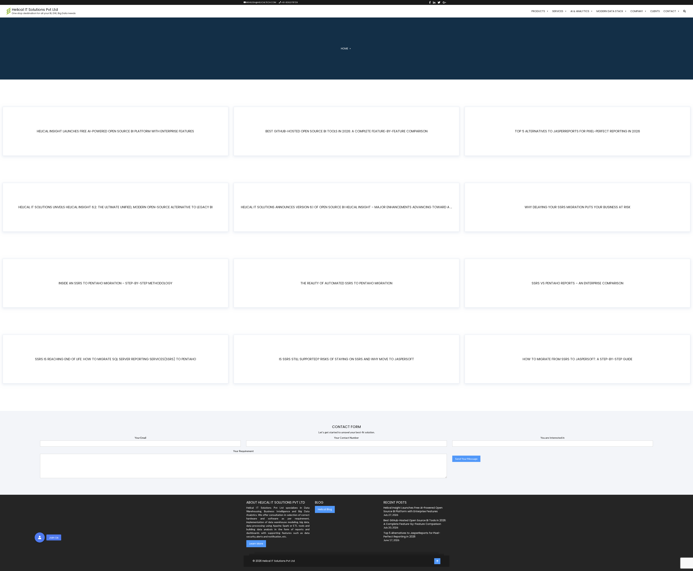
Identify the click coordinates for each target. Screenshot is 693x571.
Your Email (140, 437)
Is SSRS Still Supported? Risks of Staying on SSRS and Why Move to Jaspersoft (346, 359)
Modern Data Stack (609, 11)
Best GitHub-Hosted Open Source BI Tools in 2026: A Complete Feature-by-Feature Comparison (346, 131)
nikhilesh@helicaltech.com (261, 2)
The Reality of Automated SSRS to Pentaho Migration (346, 283)
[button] (684, 11)
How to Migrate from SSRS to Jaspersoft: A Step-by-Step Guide (577, 359)
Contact (669, 11)
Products (538, 11)
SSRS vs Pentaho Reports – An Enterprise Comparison (577, 283)
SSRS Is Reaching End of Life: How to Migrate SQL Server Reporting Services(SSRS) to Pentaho (115, 359)
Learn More (256, 543)
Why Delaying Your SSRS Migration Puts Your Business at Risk (577, 207)
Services (557, 11)
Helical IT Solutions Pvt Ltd (278, 561)
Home (344, 48)
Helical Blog (325, 509)
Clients (655, 11)
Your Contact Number (346, 437)
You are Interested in (553, 437)
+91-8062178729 (289, 2)
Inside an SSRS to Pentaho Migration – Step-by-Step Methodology (115, 283)
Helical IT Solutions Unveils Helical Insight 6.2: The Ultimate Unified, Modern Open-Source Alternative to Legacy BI (115, 207)
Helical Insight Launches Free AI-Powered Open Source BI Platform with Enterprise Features (115, 131)
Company (636, 11)
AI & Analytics (579, 11)
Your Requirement (243, 451)
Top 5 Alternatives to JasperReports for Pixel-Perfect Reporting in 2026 (577, 131)
